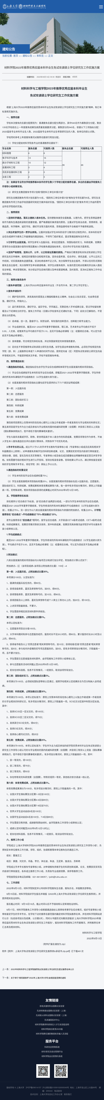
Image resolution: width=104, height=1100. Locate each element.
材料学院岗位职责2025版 (52, 1029)
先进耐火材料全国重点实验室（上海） (52, 1015)
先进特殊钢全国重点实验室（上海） (52, 1010)
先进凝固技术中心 (52, 1019)
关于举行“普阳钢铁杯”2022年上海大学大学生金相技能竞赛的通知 (38, 977)
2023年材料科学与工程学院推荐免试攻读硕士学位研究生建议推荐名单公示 (42, 969)
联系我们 (68, 1094)
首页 (15, 55)
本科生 (40, 55)
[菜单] (101, 6)
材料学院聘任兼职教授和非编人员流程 (52, 1033)
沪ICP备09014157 (33, 1087)
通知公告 (27, 55)
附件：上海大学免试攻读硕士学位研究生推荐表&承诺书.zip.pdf (39, 951)
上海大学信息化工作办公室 (52, 1094)
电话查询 (58, 1090)
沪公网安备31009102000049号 (55, 1087)
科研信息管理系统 (52, 1047)
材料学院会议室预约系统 (52, 1056)
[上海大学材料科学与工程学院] (26, 6)
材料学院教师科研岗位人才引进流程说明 (52, 1024)
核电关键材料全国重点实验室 (52, 1006)
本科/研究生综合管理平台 (52, 1051)
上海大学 (20, 1087)
